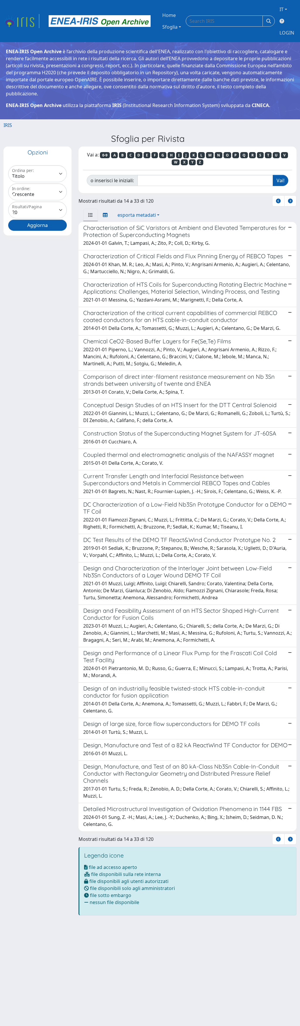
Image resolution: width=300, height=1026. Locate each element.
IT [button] (281, 9)
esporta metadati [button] (136, 215)
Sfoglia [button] (170, 27)
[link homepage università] (99, 21)
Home (169, 15)
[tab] (90, 215)
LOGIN (286, 33)
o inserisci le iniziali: (112, 180)
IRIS (8, 125)
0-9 (105, 155)
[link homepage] (21, 21)
